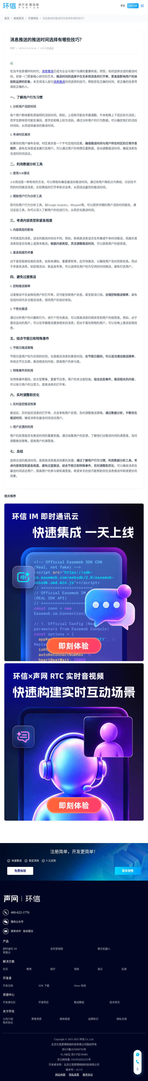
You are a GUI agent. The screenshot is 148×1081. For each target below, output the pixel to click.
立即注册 (133, 6)
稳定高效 (34, 860)
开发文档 (8, 985)
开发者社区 (9, 1002)
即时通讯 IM (10, 948)
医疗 (52, 969)
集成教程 (79, 1002)
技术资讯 (115, 1002)
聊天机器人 (104, 948)
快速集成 (17, 860)
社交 (5, 969)
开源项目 (33, 18)
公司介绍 (8, 1019)
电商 (76, 969)
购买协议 (8, 1022)
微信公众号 (17, 921)
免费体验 (20, 870)
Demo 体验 (80, 985)
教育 (29, 969)
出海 (124, 969)
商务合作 (16, 931)
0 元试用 (51, 860)
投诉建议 (28, 931)
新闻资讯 (19, 18)
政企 (100, 969)
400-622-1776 (20, 912)
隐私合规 (122, 1019)
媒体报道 (65, 1019)
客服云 (6, 952)
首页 (6, 18)
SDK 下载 (43, 985)
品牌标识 (93, 1019)
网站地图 (60, 1074)
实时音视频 (56, 948)
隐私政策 (74, 1074)
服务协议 (88, 1074)
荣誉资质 (36, 1019)
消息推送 (47, 71)
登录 (123, 6)
